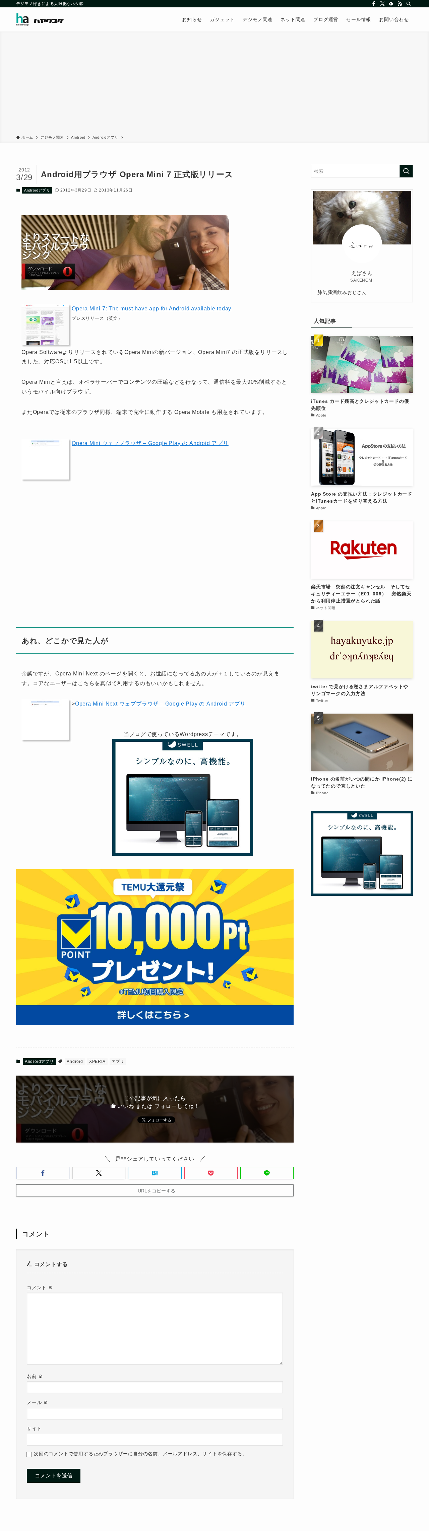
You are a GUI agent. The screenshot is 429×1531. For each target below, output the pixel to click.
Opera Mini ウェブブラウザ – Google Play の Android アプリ (150, 443)
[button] (42, 1173)
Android (75, 1061)
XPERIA (97, 1061)
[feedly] (391, 3)
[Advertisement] (214, 84)
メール (37, 1402)
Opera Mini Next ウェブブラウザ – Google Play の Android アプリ (160, 704)
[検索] (408, 3)
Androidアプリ (37, 190)
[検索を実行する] (406, 171)
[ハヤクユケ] (40, 19)
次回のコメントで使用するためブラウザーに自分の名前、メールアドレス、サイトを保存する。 (140, 1453)
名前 (35, 1376)
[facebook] (373, 3)
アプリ (118, 1061)
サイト (34, 1428)
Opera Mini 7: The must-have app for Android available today (151, 308)
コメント (40, 1287)
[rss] (399, 3)
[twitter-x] (382, 3)
